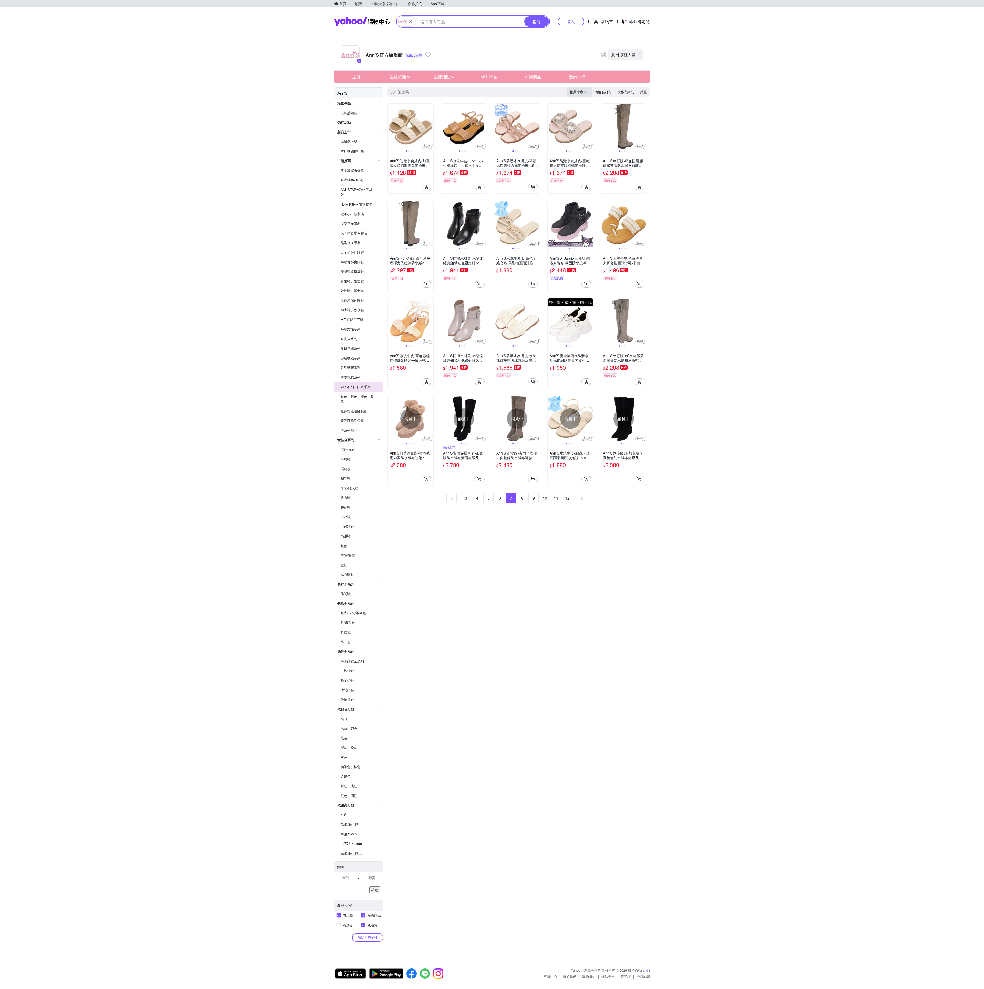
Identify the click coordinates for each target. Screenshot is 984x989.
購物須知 (589, 976)
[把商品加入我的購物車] (426, 187)
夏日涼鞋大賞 (623, 54)
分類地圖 (643, 976)
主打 (356, 77)
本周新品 (533, 77)
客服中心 (550, 976)
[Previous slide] (391, 126)
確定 (374, 889)
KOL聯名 (488, 77)
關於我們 (569, 976)
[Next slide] (430, 126)
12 (567, 498)
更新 (645, 970)
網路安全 (608, 976)
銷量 (643, 91)
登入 (571, 21)
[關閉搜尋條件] (410, 21)
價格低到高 (602, 91)
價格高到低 (625, 91)
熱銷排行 (577, 77)
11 (556, 498)
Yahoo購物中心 (362, 21)
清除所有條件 (368, 937)
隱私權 (626, 976)
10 (544, 498)
